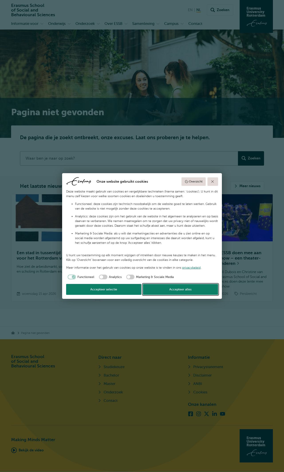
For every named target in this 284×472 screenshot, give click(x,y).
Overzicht (196, 181)
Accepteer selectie (103, 289)
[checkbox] (80, 277)
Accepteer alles (180, 289)
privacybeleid (191, 267)
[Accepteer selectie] (212, 181)
